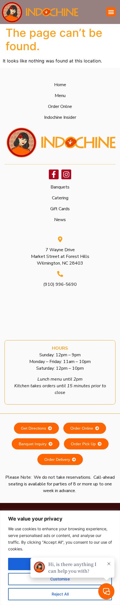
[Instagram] (66, 174)
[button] (111, 11)
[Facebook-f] (54, 174)
